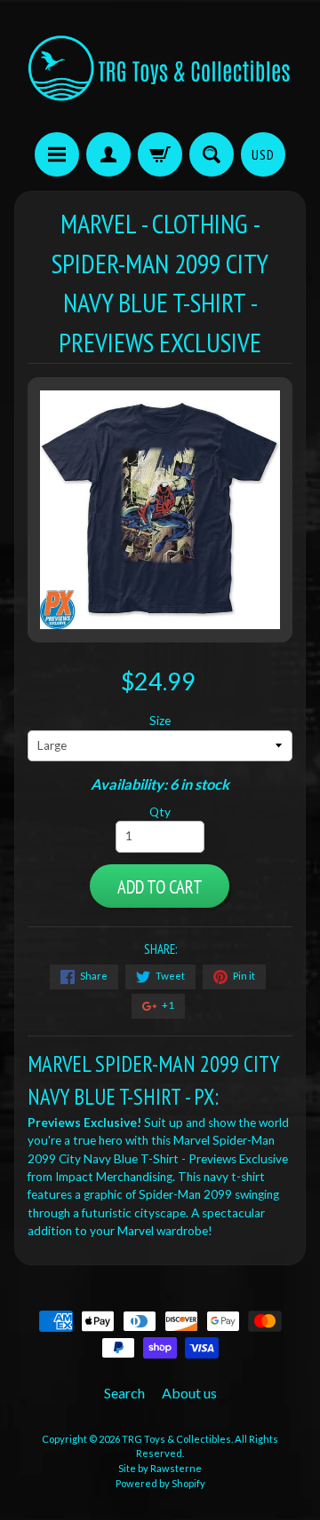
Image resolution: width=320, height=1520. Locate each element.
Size (160, 720)
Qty (160, 812)
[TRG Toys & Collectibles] (160, 68)
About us (189, 1392)
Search (124, 1392)
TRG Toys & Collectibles (176, 1439)
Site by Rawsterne (160, 1468)
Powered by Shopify (160, 1483)
